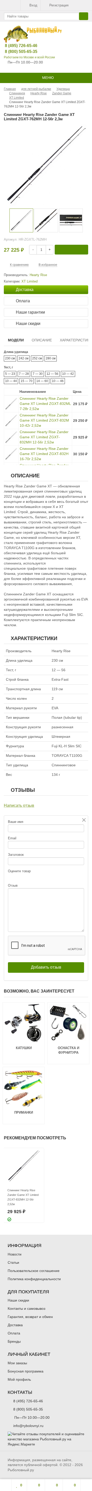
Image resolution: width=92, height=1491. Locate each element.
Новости (14, 1254)
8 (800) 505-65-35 (17, 51)
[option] (21, 220)
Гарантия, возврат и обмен (30, 1317)
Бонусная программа (25, 1371)
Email (12, 838)
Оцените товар (19, 871)
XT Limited (29, 281)
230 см (10, 358)
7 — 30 (38, 374)
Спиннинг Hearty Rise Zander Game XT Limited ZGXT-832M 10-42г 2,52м (44, 420)
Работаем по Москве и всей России (29, 57)
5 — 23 (10, 374)
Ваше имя (15, 822)
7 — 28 (24, 374)
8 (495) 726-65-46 (17, 45)
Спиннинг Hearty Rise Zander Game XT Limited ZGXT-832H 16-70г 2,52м (44, 454)
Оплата (14, 1333)
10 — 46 (58, 381)
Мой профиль (19, 1379)
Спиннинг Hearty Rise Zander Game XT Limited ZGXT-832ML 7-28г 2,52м (45, 403)
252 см (37, 358)
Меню (47, 78)
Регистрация (58, 5)
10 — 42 (68, 374)
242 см (23, 358)
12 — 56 (52, 374)
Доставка (15, 1325)
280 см (50, 358)
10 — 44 (11, 381)
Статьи (13, 1262)
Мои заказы (17, 1363)
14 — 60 (42, 381)
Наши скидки (18, 1300)
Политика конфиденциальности (34, 1279)
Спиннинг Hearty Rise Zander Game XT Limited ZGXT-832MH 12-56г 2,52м (44, 437)
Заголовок (16, 855)
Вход (33, 5)
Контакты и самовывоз (26, 1308)
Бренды (14, 1341)
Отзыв (13, 885)
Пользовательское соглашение (34, 1271)
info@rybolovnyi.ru (28, 1426)
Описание (42, 340)
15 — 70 (26, 381)
